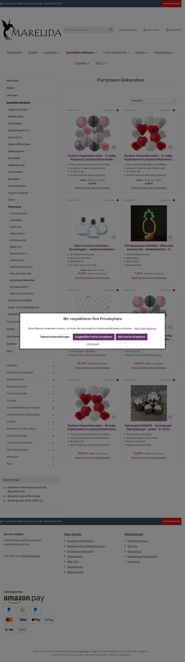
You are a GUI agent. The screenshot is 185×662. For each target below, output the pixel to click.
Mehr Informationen (145, 328)
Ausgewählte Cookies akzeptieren (93, 337)
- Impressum (92, 344)
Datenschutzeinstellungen (54, 337)
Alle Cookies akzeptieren (131, 337)
